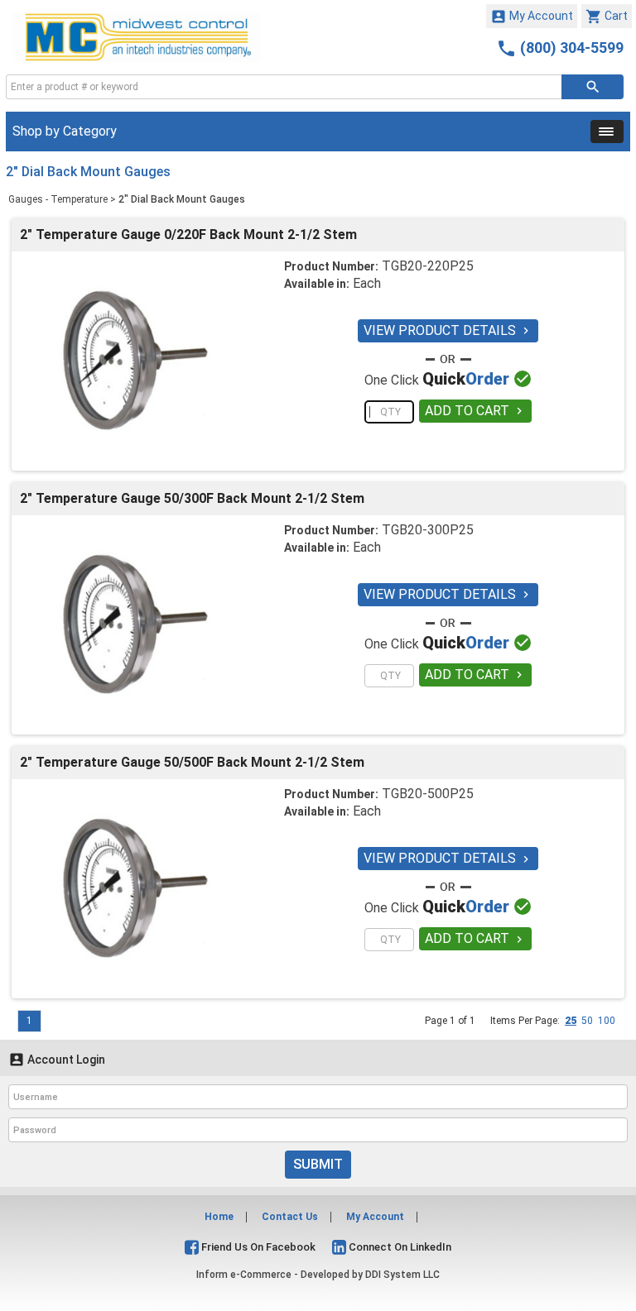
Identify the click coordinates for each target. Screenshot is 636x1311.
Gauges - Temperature (58, 199)
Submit (318, 1164)
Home (219, 1216)
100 (606, 1020)
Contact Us (290, 1216)
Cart (606, 16)
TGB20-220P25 (428, 266)
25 (570, 1020)
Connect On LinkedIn (398, 1247)
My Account (531, 16)
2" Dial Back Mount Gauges (181, 199)
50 (587, 1020)
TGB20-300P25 (428, 530)
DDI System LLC (402, 1274)
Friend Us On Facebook (257, 1247)
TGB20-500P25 (428, 793)
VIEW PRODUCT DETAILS (448, 330)
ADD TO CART (475, 411)
